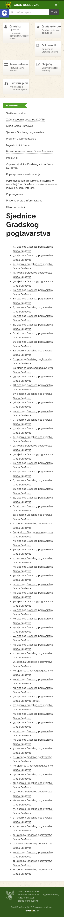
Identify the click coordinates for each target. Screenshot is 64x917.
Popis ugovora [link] (14, 194)
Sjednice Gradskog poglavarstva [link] (25, 132)
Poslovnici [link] (12, 157)
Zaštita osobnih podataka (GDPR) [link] (25, 119)
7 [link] (13, 445)
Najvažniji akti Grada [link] (18, 145)
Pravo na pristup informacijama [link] (24, 200)
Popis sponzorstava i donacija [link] (23, 174)
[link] (4, 13)
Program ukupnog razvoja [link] (21, 138)
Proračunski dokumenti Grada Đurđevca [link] (29, 151)
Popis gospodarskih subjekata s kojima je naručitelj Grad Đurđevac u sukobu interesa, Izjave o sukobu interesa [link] (32, 184)
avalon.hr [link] (32, 910)
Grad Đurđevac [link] (22, 5)
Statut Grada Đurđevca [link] (19, 125)
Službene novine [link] (16, 113)
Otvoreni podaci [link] (15, 207)
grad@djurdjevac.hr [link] (28, 900)
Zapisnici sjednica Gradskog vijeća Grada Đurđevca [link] (29, 166)
